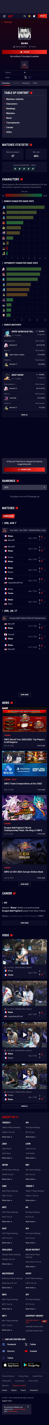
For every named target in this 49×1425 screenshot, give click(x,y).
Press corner (33, 1381)
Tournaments (13, 122)
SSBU (4, 1186)
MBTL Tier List (7, 1304)
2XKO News (6, 1153)
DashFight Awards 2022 (34, 1331)
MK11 (4, 1316)
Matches (10, 113)
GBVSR (5, 1165)
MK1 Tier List (30, 1174)
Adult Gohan (17, 375)
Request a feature (19, 1386)
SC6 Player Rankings (33, 1233)
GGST (4, 1228)
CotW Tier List (31, 1149)
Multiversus (8, 1273)
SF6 (27, 1122)
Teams (23, 1390)
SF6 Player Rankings (33, 1127)
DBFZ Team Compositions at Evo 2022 (18, 752)
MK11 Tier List (7, 1325)
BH (27, 1207)
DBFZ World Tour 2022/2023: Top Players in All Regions (21, 709)
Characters (12, 104)
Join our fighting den (15, 1339)
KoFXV (28, 1273)
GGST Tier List (7, 1238)
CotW (28, 1144)
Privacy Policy (23, 1376)
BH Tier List (30, 1217)
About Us (5, 1386)
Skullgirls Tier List (8, 1259)
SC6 (27, 1228)
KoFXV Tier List (31, 1283)
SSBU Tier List (7, 1196)
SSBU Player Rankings (10, 1191)
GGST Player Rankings (10, 1233)
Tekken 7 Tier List (32, 1196)
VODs (9, 132)
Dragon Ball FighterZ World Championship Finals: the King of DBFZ (23, 797)
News (9, 118)
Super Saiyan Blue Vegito (22, 331)
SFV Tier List (30, 1304)
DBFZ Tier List (7, 1217)
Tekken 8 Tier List (8, 1132)
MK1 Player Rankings (33, 1170)
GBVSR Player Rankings (10, 1170)
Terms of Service (8, 1376)
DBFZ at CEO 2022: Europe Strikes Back (18, 840)
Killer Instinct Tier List (33, 1262)
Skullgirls (7, 1249)
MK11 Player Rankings (10, 1321)
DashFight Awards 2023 (34, 1326)
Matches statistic (15, 99)
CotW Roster (30, 1153)
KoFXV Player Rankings (34, 1278)
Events (4, 1390)
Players (14, 1390)
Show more (6, 1137)
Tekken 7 (30, 1186)
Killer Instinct (33, 1249)
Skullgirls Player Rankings (11, 1255)
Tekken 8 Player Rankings (11, 1127)
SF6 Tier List (30, 1132)
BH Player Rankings (33, 1212)
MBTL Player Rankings (10, 1299)
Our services (19, 1381)
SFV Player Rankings (33, 1299)
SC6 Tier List (30, 1238)
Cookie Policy (37, 1376)
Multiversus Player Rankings (12, 1278)
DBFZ (4, 1207)
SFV (27, 1294)
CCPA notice (6, 1381)
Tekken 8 (6, 1122)
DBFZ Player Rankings (10, 1212)
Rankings (10, 108)
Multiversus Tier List (9, 1283)
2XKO (4, 1144)
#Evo (14, 779)
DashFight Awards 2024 (32, 1321)
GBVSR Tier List (7, 1174)
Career (9, 127)
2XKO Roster (6, 1149)
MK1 (27, 1165)
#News (7, 735)
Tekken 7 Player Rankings (35, 1191)
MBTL (4, 1294)
